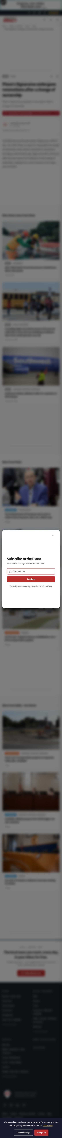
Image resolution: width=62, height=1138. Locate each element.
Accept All (41, 1132)
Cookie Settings (23, 1132)
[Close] (52, 535)
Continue (31, 579)
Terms (38, 586)
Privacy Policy (47, 586)
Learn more (47, 1125)
